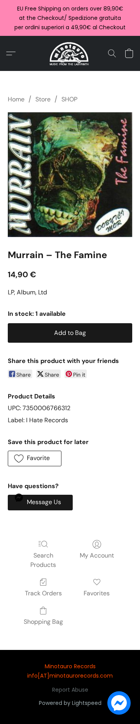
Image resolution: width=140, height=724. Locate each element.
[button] (70, 53)
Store (43, 99)
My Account (97, 555)
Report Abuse (70, 690)
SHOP (69, 99)
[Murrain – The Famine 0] (70, 174)
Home (16, 99)
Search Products (43, 560)
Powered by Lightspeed (70, 703)
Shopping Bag (43, 622)
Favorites (97, 593)
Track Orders (43, 593)
